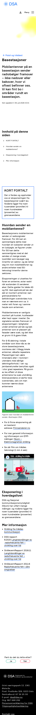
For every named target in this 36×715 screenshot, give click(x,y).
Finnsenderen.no (21, 428)
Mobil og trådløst (14, 55)
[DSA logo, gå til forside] (10, 4)
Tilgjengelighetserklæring (15, 706)
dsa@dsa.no (16, 697)
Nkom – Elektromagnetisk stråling (17, 440)
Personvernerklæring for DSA (17, 703)
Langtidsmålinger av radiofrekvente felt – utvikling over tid (18, 543)
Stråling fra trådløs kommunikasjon (13, 530)
